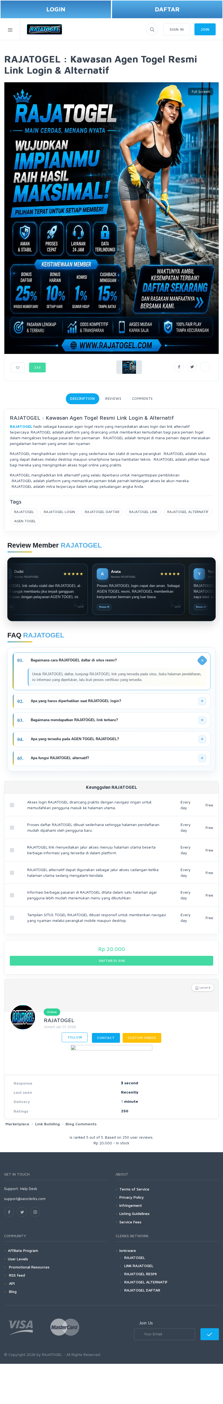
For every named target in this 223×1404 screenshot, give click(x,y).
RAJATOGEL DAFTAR (102, 512)
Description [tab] (82, 398)
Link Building (47, 1124)
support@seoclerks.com (24, 1198)
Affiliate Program (23, 1250)
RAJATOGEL (24, 512)
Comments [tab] (142, 398)
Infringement (130, 1205)
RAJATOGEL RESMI (140, 1273)
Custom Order (142, 1038)
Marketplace (17, 1124)
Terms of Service (134, 1189)
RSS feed (16, 1275)
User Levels (18, 1259)
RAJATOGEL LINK (143, 512)
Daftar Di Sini (111, 961)
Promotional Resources (28, 1267)
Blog (12, 1291)
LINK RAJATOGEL (138, 1265)
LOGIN (55, 9)
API (11, 1283)
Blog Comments (81, 1124)
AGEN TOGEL (25, 521)
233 (37, 367)
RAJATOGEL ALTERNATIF (188, 512)
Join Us (146, 1322)
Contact (106, 1038)
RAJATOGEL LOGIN (59, 512)
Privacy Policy (131, 1197)
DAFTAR (167, 9)
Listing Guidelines (134, 1213)
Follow (74, 1037)
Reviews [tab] (113, 398)
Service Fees (130, 1222)
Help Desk (28, 1188)
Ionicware (127, 1250)
